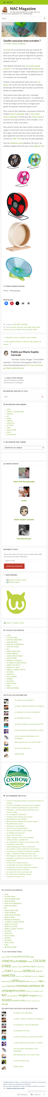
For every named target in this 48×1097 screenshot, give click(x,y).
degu (33, 327)
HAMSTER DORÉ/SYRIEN (14, 640)
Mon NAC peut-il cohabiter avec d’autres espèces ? (23, 821)
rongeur (23, 995)
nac (41, 981)
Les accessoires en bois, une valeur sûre (19, 872)
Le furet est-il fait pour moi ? (16, 877)
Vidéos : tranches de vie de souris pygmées (20, 837)
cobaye (22, 961)
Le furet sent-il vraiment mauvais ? (17, 863)
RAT (8, 416)
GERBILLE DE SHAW (13, 667)
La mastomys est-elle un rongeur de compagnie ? (22, 867)
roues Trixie (16, 138)
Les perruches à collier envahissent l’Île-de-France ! (23, 849)
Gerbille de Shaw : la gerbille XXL (17, 840)
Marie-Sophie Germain (16, 44)
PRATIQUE (8, 24)
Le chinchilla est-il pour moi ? (16, 833)
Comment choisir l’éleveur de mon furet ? (20, 817)
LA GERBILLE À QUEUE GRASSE (16, 663)
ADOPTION (10, 957)
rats (8, 996)
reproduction (14, 996)
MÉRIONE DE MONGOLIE (14, 661)
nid (44, 981)
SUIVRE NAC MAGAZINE (14, 566)
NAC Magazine (23, 8)
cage (32, 956)
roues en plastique (17, 114)
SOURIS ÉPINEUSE (12, 654)
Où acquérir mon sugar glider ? (24, 700)
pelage (28, 991)
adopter (4, 957)
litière (28, 981)
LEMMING (10, 679)
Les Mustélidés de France (23, 718)
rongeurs (33, 995)
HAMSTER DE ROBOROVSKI (15, 644)
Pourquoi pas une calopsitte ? (16, 826)
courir (25, 327)
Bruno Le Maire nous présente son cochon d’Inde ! (23, 808)
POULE (9, 432)
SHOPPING (24, 324)
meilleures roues (16, 143)
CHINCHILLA (11, 423)
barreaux (20, 327)
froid (3, 971)
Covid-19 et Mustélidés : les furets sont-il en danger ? (24, 805)
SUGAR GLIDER (11, 430)
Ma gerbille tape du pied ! (15, 824)
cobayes (30, 961)
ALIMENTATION (21, 956)
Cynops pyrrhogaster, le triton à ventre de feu (21, 847)
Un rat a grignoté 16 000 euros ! (17, 814)
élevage (5, 1004)
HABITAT (39, 971)
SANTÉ (40, 996)
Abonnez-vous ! (11, 549)
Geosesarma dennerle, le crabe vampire (19, 831)
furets (15, 971)
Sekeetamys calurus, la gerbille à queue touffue (21, 337)
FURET (9, 428)
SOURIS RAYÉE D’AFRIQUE (15, 656)
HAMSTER (10, 414)
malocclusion (34, 981)
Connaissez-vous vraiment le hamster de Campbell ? (23, 851)
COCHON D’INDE (12, 638)
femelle (38, 967)
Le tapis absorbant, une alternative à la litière (29, 730)
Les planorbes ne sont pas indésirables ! (27, 712)
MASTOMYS (10, 681)
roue (23, 329)
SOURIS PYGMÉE (12, 658)
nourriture (11, 986)
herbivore (35, 976)
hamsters (28, 976)
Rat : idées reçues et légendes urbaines (19, 874)
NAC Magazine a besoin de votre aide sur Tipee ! (22, 856)
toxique (33, 1001)
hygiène (41, 976)
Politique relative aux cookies (15, 1088)
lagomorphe (6, 981)
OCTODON (10, 425)
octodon (7, 50)
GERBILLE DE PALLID (13, 665)
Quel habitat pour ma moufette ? (17, 819)
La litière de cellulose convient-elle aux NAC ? (28, 1037)
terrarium (28, 1001)
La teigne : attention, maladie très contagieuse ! (29, 1019)
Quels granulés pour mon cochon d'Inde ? (28, 742)
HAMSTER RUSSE (12, 642)
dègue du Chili (39, 146)
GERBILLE (10, 421)
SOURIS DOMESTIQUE (14, 651)
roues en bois (37, 117)
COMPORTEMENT (29, 966)
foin (43, 967)
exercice (13, 329)
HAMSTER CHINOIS (13, 647)
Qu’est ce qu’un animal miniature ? (17, 828)
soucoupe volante (31, 329)
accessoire (13, 327)
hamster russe (20, 976)
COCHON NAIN (11, 435)
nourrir (4, 986)
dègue (30, 327)
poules (41, 991)
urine (38, 1001)
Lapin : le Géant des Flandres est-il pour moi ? (21, 854)
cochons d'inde (17, 967)
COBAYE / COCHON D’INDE (15, 412)
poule (36, 991)
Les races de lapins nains (23, 748)
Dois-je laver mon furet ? (14, 835)
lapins (22, 981)
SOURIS (9, 419)
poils (32, 991)
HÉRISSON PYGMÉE (13, 688)
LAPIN (8, 409)
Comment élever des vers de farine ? (18, 870)
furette (20, 971)
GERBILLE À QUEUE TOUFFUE (16, 670)
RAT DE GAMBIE (12, 677)
